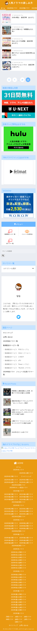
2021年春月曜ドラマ (11, 494)
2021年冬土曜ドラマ (26, 514)
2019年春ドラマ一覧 (10, 341)
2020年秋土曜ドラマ (26, 523)
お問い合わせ (8, 337)
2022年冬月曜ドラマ (11, 476)
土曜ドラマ (27, 619)
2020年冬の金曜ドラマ (18, 562)
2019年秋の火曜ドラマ (18, 577)
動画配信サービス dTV (13, 360)
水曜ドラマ (27, 616)
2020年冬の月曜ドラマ (18, 552)
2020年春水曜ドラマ (11, 540)
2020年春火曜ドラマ (26, 538)
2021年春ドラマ (24, 8)
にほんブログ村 (7, 451)
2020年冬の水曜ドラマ (18, 557)
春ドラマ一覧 (10, 243)
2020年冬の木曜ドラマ (18, 560)
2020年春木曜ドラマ (26, 540)
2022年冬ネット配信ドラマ (19, 487)
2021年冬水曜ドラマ (11, 511)
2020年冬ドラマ (18, 549)
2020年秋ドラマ (18, 520)
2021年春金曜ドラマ (11, 499)
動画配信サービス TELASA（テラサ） (18, 368)
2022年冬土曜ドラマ (26, 482)
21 (22, 80)
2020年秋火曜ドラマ (26, 528)
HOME (20, 463)
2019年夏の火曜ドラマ (18, 597)
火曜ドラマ (18, 616)
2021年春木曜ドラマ (26, 497)
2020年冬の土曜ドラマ (18, 565)
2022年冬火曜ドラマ (26, 473)
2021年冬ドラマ (18, 505)
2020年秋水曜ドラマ (11, 528)
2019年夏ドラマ (18, 591)
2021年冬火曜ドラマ (26, 509)
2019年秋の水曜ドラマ (18, 580)
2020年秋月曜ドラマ (18, 531)
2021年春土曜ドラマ (26, 499)
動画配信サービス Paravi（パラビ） (17, 364)
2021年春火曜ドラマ (26, 494)
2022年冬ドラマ (12, 8)
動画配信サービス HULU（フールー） (18, 353)
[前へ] (9, 79)
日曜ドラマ (18, 622)
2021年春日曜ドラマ (18, 502)
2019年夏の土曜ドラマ (18, 607)
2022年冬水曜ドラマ (11, 480)
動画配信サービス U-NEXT (14, 357)
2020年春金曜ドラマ (11, 543)
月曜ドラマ (9, 616)
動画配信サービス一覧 (11, 345)
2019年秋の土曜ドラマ (18, 585)
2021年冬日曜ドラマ (18, 516)
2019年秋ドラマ (18, 571)
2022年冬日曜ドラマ (18, 485)
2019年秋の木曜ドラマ (18, 582)
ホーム (3, 8)
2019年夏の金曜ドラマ (18, 605)
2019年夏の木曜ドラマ (18, 602)
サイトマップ (8, 333)
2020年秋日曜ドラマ (11, 523)
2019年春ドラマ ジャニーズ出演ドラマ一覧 (18, 373)
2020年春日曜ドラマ (18, 545)
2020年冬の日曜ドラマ (18, 568)
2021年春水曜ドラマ (11, 497)
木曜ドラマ (9, 619)
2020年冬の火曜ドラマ (18, 555)
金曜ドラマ (18, 619)
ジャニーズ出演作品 (27, 234)
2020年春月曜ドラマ (11, 538)
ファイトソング (26, 476)
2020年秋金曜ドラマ (11, 526)
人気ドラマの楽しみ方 (20, 2)
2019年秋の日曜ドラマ (18, 588)
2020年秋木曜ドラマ (26, 526)
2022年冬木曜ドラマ (26, 480)
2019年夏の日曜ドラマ (18, 610)
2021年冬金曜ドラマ (11, 514)
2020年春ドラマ (18, 534)
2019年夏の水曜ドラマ (18, 599)
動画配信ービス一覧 (10, 234)
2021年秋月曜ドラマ (11, 509)
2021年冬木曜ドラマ (26, 511)
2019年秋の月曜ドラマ (18, 574)
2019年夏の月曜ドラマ (18, 594)
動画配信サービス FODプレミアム (17, 349)
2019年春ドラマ (18, 613)
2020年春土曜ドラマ (26, 543)
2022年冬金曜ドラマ (11, 482)
